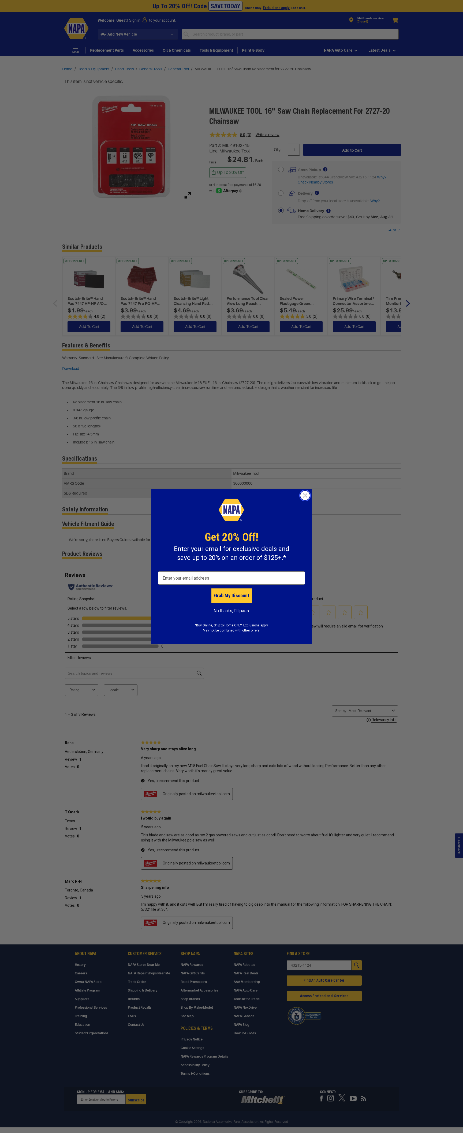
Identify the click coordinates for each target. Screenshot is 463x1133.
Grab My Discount (231, 595)
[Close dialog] (305, 495)
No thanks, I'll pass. (232, 610)
